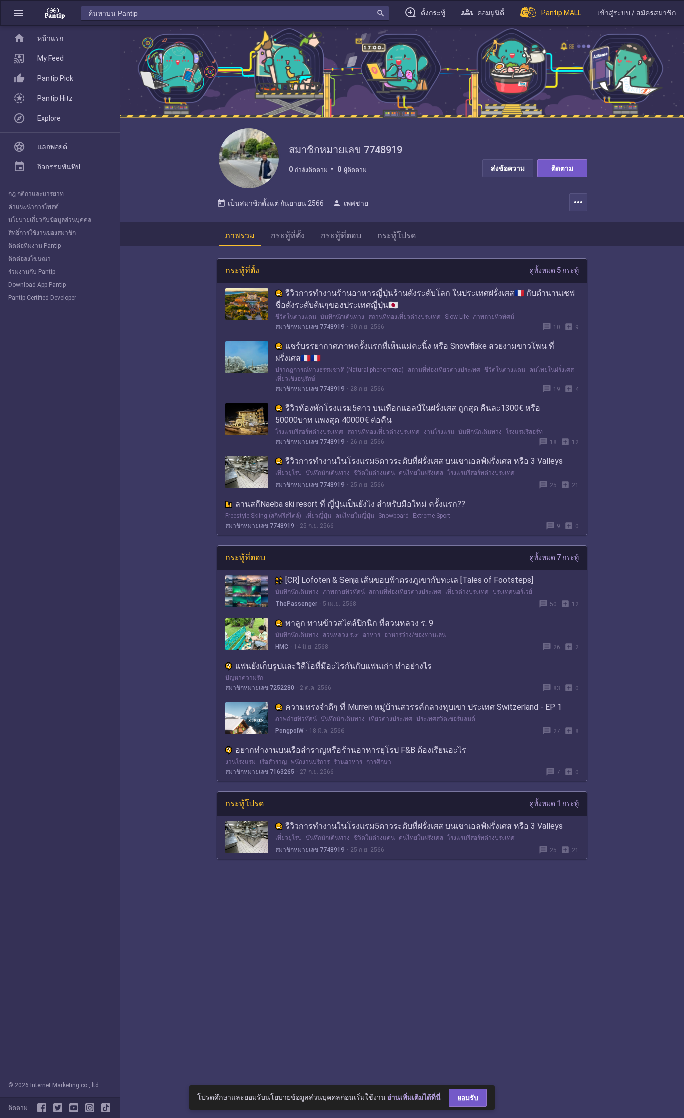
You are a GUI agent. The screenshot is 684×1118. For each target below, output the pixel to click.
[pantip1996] (76, 1108)
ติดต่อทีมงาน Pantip (34, 245)
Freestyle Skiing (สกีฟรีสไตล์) (263, 515)
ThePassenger (296, 603)
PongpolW (289, 730)
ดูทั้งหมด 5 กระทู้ (554, 270)
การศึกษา (378, 761)
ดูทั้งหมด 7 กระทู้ (554, 557)
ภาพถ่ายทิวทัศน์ (493, 316)
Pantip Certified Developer (42, 297)
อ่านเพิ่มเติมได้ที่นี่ (414, 1097)
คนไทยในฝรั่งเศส (551, 369)
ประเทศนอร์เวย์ (512, 591)
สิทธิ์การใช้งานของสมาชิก (42, 232)
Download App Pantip (37, 284)
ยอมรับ (467, 1098)
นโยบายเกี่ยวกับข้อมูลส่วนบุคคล (49, 219)
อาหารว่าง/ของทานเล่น (415, 634)
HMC (281, 646)
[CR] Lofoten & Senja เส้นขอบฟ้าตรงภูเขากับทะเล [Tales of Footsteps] (409, 580)
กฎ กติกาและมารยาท (36, 193)
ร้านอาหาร (348, 761)
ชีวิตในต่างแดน (295, 316)
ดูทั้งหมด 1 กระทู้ (554, 803)
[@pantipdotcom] (92, 1108)
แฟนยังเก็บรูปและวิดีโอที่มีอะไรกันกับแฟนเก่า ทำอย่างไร (333, 666)
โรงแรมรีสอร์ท (524, 431)
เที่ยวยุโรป (288, 472)
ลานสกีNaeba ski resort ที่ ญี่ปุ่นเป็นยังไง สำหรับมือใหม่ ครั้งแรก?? (350, 504)
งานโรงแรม (439, 431)
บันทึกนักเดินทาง (342, 316)
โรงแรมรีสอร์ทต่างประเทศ (309, 431)
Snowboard (393, 515)
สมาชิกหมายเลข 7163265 (259, 771)
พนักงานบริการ (310, 761)
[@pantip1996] (106, 1108)
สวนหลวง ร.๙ (341, 634)
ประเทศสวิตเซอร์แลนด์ (445, 718)
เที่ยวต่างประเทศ (467, 591)
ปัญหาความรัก (244, 677)
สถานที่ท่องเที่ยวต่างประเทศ (404, 316)
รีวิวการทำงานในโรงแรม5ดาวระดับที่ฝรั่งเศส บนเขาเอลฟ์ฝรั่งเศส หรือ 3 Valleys (424, 461)
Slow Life (457, 316)
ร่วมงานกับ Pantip (31, 271)
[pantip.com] (55, 13)
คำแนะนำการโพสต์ (33, 206)
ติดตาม (562, 168)
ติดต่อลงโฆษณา (29, 258)
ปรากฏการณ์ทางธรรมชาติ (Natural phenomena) (339, 369)
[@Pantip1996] (60, 1108)
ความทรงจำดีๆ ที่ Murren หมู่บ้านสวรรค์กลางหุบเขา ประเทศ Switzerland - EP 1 (423, 707)
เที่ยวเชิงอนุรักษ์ (295, 378)
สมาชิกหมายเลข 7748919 (310, 326)
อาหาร (371, 634)
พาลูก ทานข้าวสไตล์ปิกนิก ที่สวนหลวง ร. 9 (359, 623)
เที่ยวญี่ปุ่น (318, 515)
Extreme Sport (431, 515)
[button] (19, 13)
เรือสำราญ (273, 761)
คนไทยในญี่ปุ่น (354, 515)
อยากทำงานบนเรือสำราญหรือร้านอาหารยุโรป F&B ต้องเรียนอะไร (350, 750)
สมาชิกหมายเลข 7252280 (259, 687)
